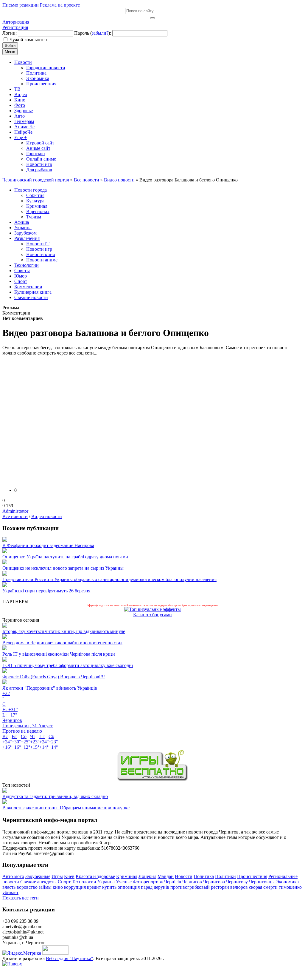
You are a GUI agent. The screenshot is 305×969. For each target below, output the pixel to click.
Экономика (287, 881)
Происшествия (252, 876)
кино (58, 887)
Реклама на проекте (60, 4)
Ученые (124, 881)
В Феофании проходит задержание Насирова (48, 545)
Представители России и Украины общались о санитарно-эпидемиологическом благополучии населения (109, 579)
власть (8, 887)
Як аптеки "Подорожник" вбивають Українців (49, 688)
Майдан (166, 876)
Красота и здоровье (95, 876)
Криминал (126, 876)
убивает (10, 892)
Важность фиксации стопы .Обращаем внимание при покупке (66, 807)
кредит (94, 887)
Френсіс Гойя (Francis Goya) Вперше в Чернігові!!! (53, 676)
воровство (27, 887)
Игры (57, 876)
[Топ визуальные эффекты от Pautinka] (152, 609)
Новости (183, 876)
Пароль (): (92, 33)
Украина (106, 881)
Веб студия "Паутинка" (69, 958)
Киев (69, 876)
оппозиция (129, 887)
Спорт (64, 881)
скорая (255, 887)
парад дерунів (155, 887)
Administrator (15, 511)
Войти (10, 45)
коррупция (75, 887)
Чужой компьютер (28, 39)
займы (45, 887)
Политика (204, 876)
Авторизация (15, 21)
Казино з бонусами (152, 614)
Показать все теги (20, 897)
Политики (225, 876)
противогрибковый (190, 887)
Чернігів (172, 881)
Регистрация (15, 27)
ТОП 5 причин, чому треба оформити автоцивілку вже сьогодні (67, 665)
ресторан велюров (229, 887)
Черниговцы (262, 881)
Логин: (9, 33)
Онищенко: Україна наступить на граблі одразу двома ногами (65, 556)
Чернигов (192, 881)
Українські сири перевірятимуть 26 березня (46, 590)
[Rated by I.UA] (55, 953)
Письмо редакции (20, 4)
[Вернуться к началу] (12, 963)
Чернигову (237, 881)
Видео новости (46, 516)
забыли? (100, 33)
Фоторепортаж (148, 881)
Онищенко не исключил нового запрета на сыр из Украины (63, 568)
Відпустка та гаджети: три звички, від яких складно (55, 796)
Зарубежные (37, 876)
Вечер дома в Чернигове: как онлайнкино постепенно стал (62, 642)
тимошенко (290, 887)
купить (109, 887)
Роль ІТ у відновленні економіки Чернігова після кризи (58, 654)
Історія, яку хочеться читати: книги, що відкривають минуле (63, 631)
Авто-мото (13, 876)
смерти (270, 887)
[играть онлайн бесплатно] (152, 779)
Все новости (15, 516)
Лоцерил (147, 876)
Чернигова (214, 881)
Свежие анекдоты (38, 881)
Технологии (84, 881)
